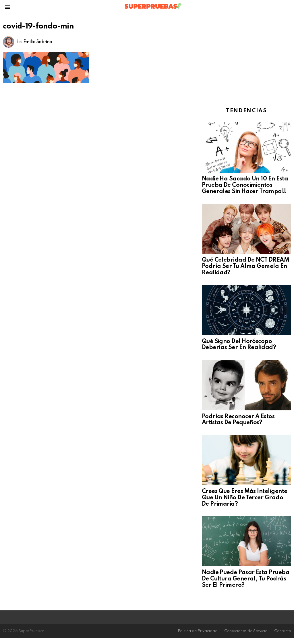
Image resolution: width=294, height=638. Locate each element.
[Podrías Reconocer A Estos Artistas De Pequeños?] (246, 385)
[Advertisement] (246, 59)
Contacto (282, 631)
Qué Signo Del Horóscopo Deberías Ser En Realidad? (239, 345)
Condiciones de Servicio (246, 631)
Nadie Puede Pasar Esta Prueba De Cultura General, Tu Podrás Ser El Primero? (245, 579)
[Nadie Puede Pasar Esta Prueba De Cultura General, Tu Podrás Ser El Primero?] (246, 541)
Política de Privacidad (198, 631)
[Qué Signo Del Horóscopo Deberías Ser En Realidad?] (246, 310)
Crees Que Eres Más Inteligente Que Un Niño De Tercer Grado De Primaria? (244, 498)
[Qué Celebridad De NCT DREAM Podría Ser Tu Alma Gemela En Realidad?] (246, 229)
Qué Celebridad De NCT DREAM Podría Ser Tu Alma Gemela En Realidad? (245, 266)
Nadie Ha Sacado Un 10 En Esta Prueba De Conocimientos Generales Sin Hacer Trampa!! (245, 185)
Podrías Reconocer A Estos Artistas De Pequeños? (238, 420)
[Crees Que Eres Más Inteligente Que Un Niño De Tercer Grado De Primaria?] (246, 460)
